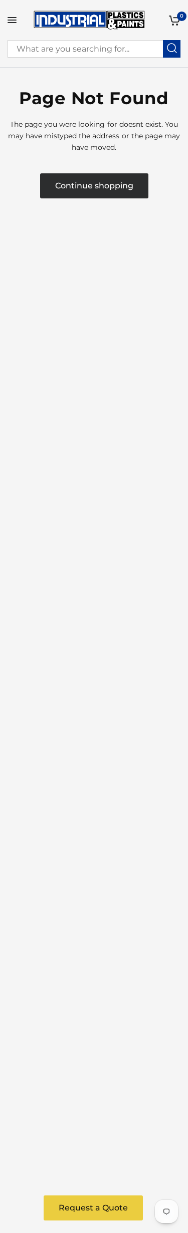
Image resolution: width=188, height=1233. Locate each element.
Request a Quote (93, 1207)
